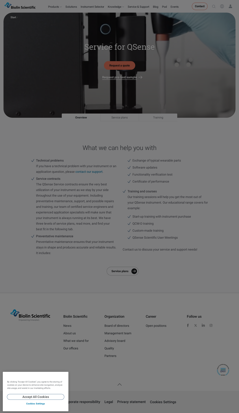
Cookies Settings (35, 403)
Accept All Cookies (35, 397)
